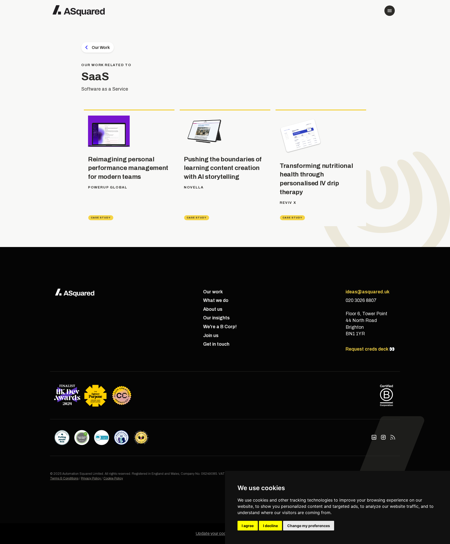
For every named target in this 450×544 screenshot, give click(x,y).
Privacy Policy (91, 478)
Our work (213, 291)
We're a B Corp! (220, 326)
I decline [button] (270, 525)
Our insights (216, 317)
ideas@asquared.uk (367, 291)
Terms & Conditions (64, 478)
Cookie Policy (113, 478)
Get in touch (216, 344)
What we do (215, 300)
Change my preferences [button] (308, 525)
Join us (210, 335)
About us (212, 309)
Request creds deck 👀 (370, 349)
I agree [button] (248, 525)
